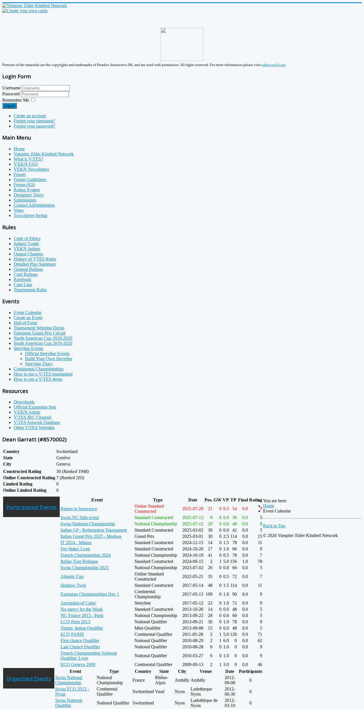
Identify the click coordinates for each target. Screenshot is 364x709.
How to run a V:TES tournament (43, 374)
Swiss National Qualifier (68, 703)
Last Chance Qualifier (80, 646)
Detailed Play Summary (35, 264)
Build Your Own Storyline (48, 358)
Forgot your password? (34, 126)
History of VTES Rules (35, 259)
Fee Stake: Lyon (75, 548)
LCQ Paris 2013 (75, 621)
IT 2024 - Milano (76, 542)
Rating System (27, 189)
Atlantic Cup (72, 576)
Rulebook (22, 279)
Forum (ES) (24, 184)
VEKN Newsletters (31, 169)
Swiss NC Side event (80, 517)
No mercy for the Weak (82, 609)
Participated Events (31, 507)
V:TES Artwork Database (37, 422)
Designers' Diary (29, 194)
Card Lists (23, 284)
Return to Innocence (79, 508)
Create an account (30, 115)
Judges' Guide (26, 243)
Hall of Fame (25, 322)
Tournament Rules (30, 289)
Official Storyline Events (47, 353)
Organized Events (28, 678)
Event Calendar (28, 312)
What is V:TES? (28, 159)
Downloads (24, 401)
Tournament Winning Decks (39, 327)
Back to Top (274, 525)
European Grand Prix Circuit (39, 333)
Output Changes (28, 253)
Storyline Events (28, 348)
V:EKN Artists (27, 412)
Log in (10, 106)
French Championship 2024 (86, 555)
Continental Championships (38, 368)
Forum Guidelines (30, 179)
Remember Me (15, 100)
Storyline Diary (39, 363)
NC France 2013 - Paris (82, 615)
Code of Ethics (27, 238)
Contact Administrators (34, 205)
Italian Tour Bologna (79, 561)
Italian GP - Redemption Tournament (94, 530)
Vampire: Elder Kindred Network (44, 153)
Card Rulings (26, 274)
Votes (19, 210)
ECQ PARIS (72, 634)
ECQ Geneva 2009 (78, 664)
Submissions (25, 200)
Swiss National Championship (88, 523)
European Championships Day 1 (90, 594)
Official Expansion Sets (35, 407)
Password (11, 93)
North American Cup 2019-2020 (43, 338)
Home (19, 148)
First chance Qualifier (80, 640)
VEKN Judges (27, 248)
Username (11, 87)
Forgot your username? (34, 120)
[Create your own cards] (24, 10)
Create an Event (28, 317)
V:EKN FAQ (26, 164)
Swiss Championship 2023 (85, 567)
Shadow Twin (73, 585)
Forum (20, 174)
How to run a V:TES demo (38, 379)
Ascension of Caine (78, 603)
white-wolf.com (274, 65)
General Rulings (28, 269)
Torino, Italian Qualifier (82, 628)
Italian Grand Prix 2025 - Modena (91, 536)
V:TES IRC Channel (32, 417)
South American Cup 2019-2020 (43, 343)
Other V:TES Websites (34, 427)
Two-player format (30, 215)
